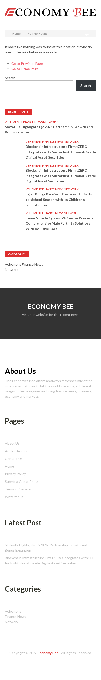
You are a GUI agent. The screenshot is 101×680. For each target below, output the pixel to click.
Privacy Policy (15, 474)
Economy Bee (48, 653)
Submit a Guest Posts (21, 481)
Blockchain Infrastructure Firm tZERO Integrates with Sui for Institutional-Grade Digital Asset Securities (61, 151)
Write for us (14, 497)
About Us (12, 443)
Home (9, 466)
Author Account (17, 451)
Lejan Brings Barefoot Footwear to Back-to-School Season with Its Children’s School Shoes (59, 199)
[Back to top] (87, 666)
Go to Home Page (24, 69)
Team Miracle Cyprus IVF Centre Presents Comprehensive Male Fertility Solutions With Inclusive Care (60, 223)
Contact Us (14, 459)
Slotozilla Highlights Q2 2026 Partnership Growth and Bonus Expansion (49, 129)
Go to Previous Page (27, 63)
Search (91, 4)
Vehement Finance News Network (31, 122)
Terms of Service (18, 489)
